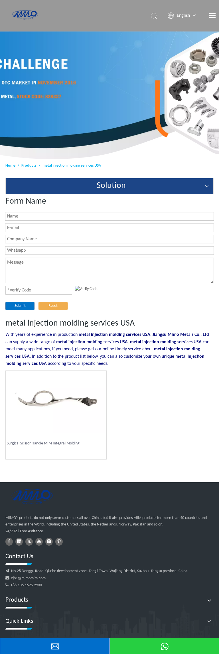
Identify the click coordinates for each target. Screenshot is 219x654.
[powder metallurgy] (31, 496)
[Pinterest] (59, 542)
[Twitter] (29, 542)
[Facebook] (9, 542)
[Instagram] (49, 542)
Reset (53, 306)
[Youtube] (39, 542)
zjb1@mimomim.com (28, 578)
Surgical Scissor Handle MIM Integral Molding (43, 443)
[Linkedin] (19, 542)
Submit (20, 306)
